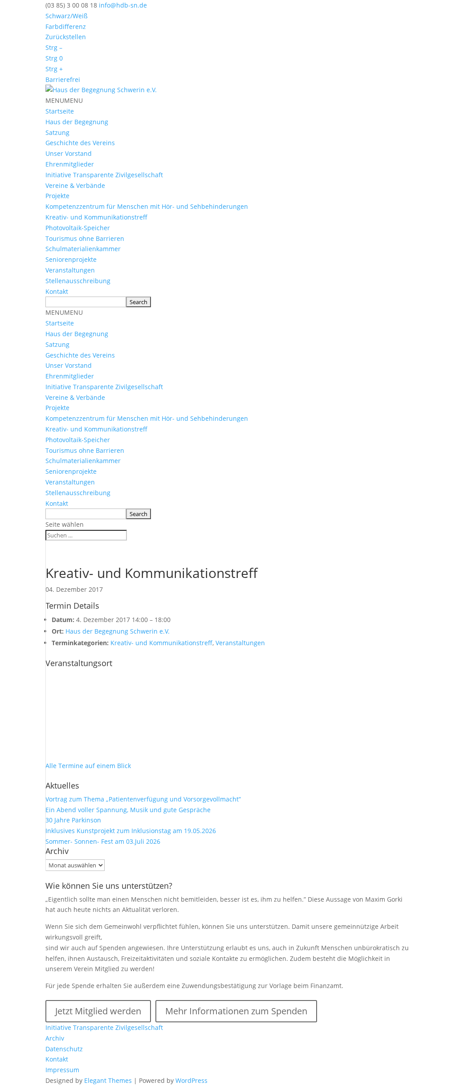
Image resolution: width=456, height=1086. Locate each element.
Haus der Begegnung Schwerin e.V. (117, 631)
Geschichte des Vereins (80, 142)
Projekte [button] (57, 195)
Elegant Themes (108, 1080)
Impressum (62, 1070)
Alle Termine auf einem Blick (88, 765)
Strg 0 (54, 58)
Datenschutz (64, 1049)
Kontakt (56, 291)
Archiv (54, 1038)
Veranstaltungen (70, 270)
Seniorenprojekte (71, 259)
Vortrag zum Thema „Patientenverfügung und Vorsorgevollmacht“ (143, 799)
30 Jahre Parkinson (73, 820)
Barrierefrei (62, 79)
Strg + (54, 69)
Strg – (53, 47)
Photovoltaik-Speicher (77, 228)
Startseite (59, 111)
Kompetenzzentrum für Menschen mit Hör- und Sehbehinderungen (146, 206)
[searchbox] (85, 302)
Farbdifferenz (65, 26)
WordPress (191, 1080)
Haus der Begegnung (76, 122)
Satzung (57, 132)
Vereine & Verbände (75, 185)
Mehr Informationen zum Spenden (236, 1011)
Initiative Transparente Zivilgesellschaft (104, 175)
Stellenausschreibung (77, 281)
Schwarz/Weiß (66, 16)
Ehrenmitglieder (69, 164)
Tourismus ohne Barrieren (84, 238)
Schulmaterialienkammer (83, 248)
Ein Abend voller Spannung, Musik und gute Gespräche (128, 809)
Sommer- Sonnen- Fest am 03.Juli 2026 (102, 841)
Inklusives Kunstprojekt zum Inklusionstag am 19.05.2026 (130, 830)
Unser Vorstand (68, 153)
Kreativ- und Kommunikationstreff (96, 217)
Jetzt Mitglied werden (98, 1011)
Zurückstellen (65, 37)
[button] (64, 100)
